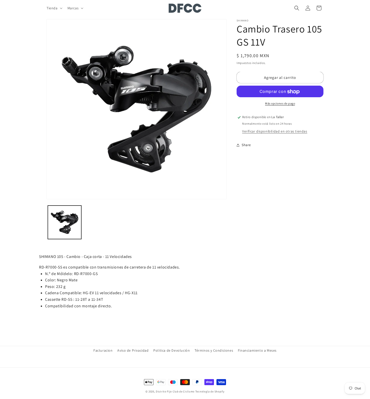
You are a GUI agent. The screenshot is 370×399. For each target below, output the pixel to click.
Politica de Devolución (171, 350)
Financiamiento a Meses (257, 350)
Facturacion (103, 350)
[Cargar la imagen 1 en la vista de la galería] (64, 222)
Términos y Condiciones (214, 350)
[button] (54, 8)
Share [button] (246, 145)
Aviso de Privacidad (133, 350)
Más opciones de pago (280, 104)
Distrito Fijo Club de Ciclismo (175, 391)
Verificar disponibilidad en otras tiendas (274, 131)
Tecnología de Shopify (210, 391)
